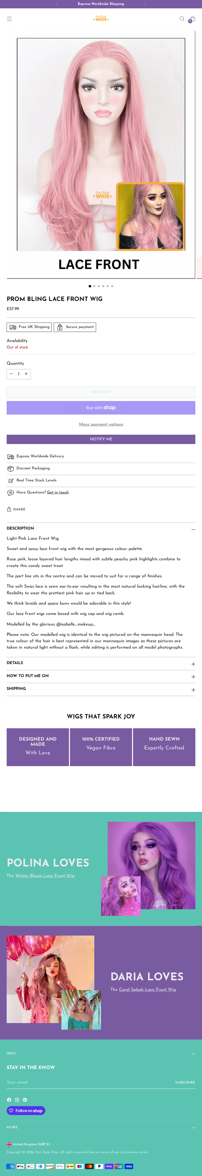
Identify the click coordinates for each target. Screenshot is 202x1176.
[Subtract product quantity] (11, 374)
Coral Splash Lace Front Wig (147, 990)
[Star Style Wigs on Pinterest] (25, 1100)
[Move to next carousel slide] (191, 795)
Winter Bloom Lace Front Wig (44, 876)
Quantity (15, 363)
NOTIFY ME (101, 439)
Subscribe (185, 1082)
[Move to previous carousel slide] (180, 795)
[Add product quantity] (26, 374)
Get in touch (58, 492)
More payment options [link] (101, 424)
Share (19, 509)
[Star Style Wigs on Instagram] (17, 1100)
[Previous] (56, 4)
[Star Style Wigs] (101, 18)
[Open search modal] (182, 19)
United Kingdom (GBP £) (31, 1144)
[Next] (145, 4)
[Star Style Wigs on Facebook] (10, 1100)
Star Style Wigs (47, 1152)
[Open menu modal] (9, 19)
